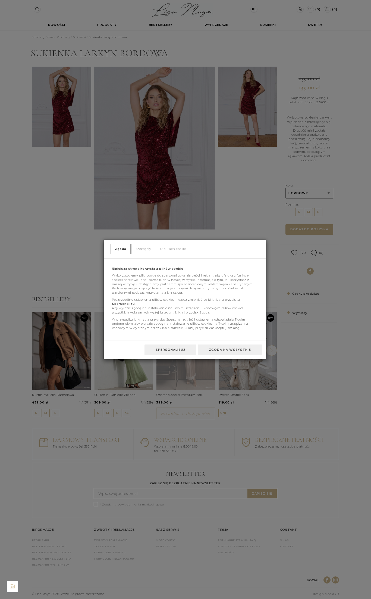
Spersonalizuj (170, 350)
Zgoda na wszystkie (230, 350)
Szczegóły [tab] (143, 249)
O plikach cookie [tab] (173, 249)
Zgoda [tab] (120, 249)
